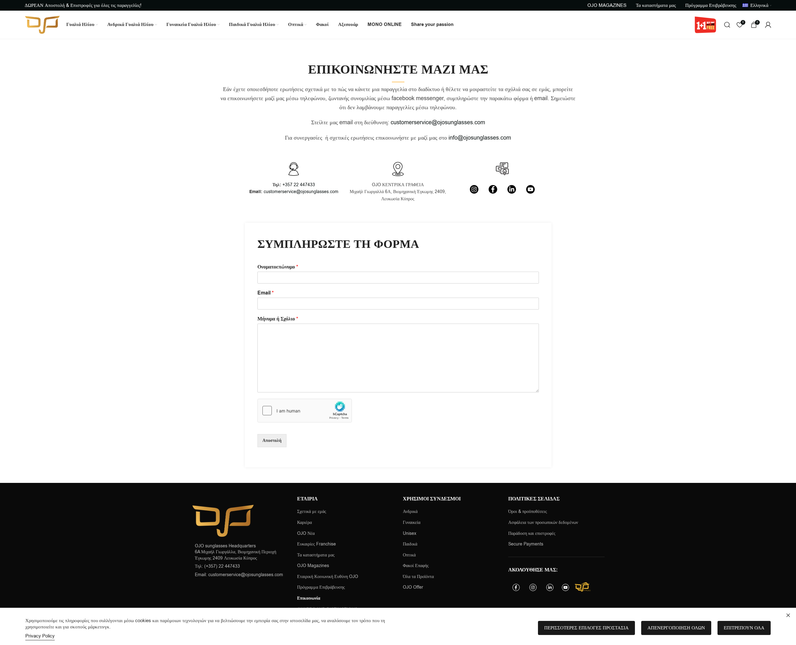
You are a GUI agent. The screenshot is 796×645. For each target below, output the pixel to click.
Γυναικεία (411, 522)
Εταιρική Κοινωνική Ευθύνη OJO (327, 577)
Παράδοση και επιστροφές (531, 533)
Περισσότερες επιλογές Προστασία (586, 628)
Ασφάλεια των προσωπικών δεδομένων (543, 522)
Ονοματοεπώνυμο (277, 267)
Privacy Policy (40, 636)
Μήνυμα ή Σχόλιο (277, 319)
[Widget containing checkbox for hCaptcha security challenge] (304, 410)
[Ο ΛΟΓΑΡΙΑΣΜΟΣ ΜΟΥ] (768, 24)
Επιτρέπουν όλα (744, 628)
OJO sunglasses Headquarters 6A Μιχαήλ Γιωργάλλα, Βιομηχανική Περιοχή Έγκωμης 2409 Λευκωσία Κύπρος (235, 552)
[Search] (727, 24)
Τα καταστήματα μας (316, 555)
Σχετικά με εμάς (311, 511)
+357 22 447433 (298, 185)
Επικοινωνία (308, 598)
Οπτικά (409, 555)
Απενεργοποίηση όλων (676, 628)
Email (265, 293)
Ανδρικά (410, 511)
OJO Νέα (306, 533)
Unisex (409, 533)
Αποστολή (271, 441)
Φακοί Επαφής (416, 566)
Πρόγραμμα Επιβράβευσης (321, 587)
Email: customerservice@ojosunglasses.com (239, 575)
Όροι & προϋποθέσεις (527, 511)
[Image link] (223, 520)
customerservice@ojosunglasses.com (438, 122)
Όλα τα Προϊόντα (418, 577)
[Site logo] (42, 25)
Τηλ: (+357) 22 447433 (217, 566)
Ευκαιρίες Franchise (316, 544)
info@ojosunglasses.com (480, 137)
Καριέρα (304, 522)
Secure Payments (525, 544)
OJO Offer (413, 587)
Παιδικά (410, 544)
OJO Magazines (313, 566)
